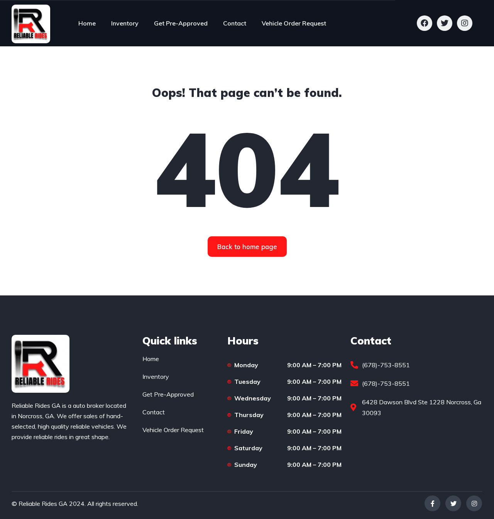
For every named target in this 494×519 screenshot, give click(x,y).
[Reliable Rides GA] (31, 23)
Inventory (125, 23)
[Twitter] (453, 503)
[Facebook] (432, 503)
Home (87, 23)
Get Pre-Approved (181, 23)
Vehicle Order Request (294, 23)
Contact (234, 23)
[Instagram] (474, 503)
